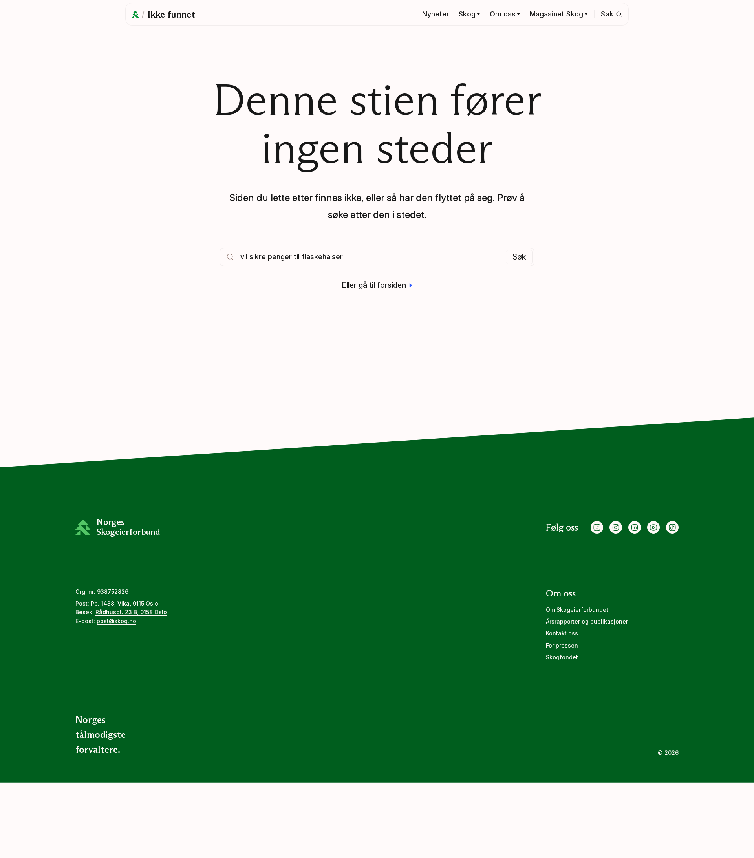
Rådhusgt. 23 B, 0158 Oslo (131, 612)
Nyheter (435, 14)
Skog (467, 14)
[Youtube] (653, 527)
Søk (519, 257)
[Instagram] (615, 527)
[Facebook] (597, 527)
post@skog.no (116, 621)
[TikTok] (672, 527)
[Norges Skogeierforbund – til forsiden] (135, 14)
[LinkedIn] (634, 527)
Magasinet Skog (556, 14)
